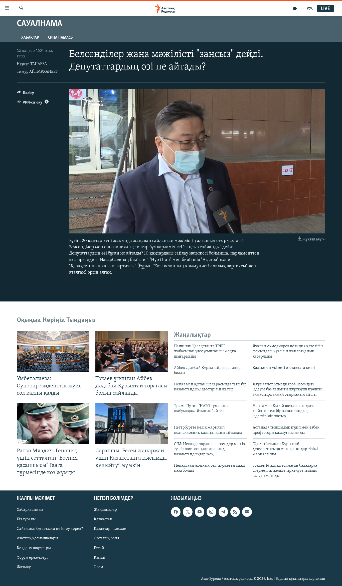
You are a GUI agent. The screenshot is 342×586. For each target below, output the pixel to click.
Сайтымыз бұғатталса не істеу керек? (50, 529)
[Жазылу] (247, 512)
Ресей (99, 548)
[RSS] (235, 512)
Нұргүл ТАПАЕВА (32, 64)
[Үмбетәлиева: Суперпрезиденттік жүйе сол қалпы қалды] (53, 351)
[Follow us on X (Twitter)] (187, 512)
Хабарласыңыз (30, 510)
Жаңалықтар (105, 510)
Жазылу (24, 567)
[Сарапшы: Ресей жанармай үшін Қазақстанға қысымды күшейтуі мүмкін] (131, 423)
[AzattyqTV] (295, 8)
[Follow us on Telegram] (223, 512)
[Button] (25, 94)
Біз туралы (26, 520)
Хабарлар (30, 38)
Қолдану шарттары (34, 548)
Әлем (98, 567)
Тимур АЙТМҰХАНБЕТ (37, 72)
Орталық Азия (106, 539)
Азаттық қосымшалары (37, 539)
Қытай (99, 558)
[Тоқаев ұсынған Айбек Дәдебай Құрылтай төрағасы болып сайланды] (131, 351)
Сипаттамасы (61, 38)
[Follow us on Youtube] (199, 512)
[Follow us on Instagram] (211, 512)
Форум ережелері (32, 558)
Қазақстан (103, 520)
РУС (310, 9)
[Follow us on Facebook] (176, 512)
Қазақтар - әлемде (110, 529)
